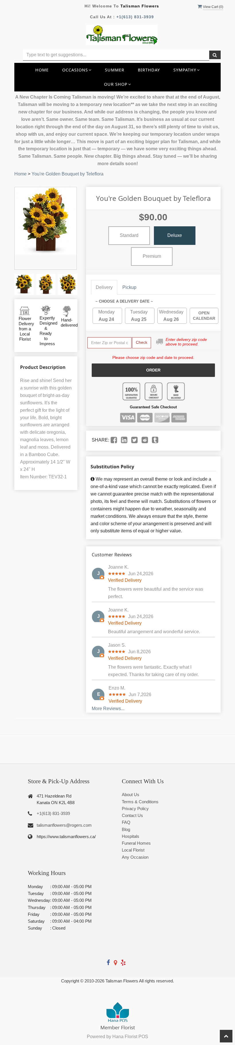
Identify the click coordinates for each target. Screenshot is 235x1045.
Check (141, 342)
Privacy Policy (135, 808)
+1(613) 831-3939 (135, 17)
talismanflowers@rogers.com (64, 825)
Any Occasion (135, 857)
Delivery (104, 287)
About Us (130, 794)
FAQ (126, 822)
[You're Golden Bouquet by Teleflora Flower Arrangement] (24, 284)
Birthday (149, 70)
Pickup (129, 287)
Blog (126, 829)
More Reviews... (108, 708)
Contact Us (132, 815)
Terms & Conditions (140, 801)
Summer (114, 70)
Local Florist (133, 850)
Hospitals (130, 836)
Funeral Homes (136, 843)
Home (42, 70)
